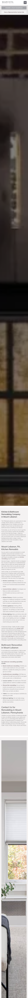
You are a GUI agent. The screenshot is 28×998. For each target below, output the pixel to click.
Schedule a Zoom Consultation (14, 8)
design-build (20, 628)
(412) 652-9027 (10, 636)
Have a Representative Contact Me (14, 12)
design (23, 618)
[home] (7, 2)
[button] (25, 2)
